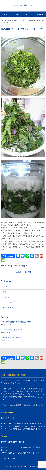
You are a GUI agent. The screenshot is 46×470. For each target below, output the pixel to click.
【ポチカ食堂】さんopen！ (11, 338)
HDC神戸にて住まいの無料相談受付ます (16, 322)
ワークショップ (9, 302)
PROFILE (40, 14)
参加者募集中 (8, 308)
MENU (17, 14)
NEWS (6, 14)
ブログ (27, 266)
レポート (6, 297)
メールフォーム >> (8, 458)
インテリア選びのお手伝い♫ (11, 330)
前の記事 (18, 272)
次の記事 (28, 272)
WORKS (28, 14)
